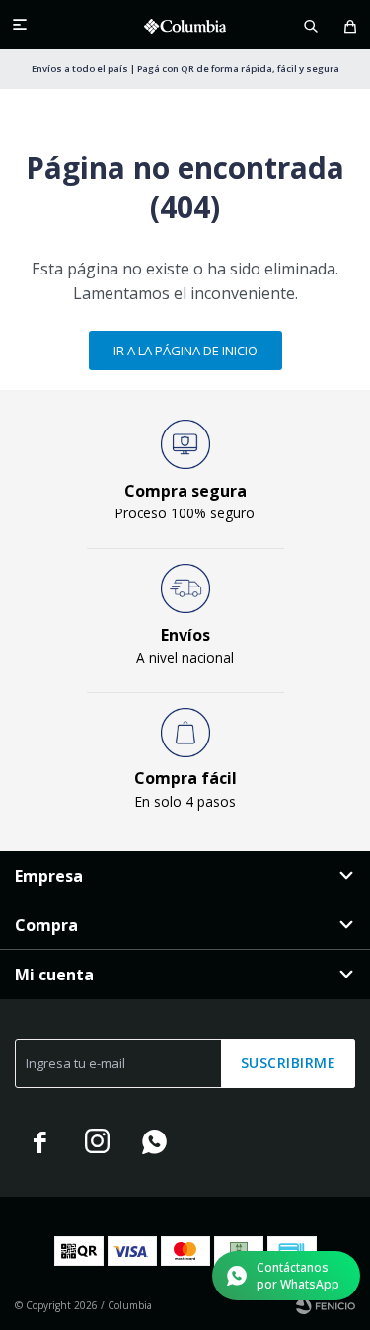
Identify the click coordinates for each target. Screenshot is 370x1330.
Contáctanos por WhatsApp (298, 1275)
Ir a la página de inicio (185, 350)
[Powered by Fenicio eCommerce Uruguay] (325, 1305)
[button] (311, 24)
